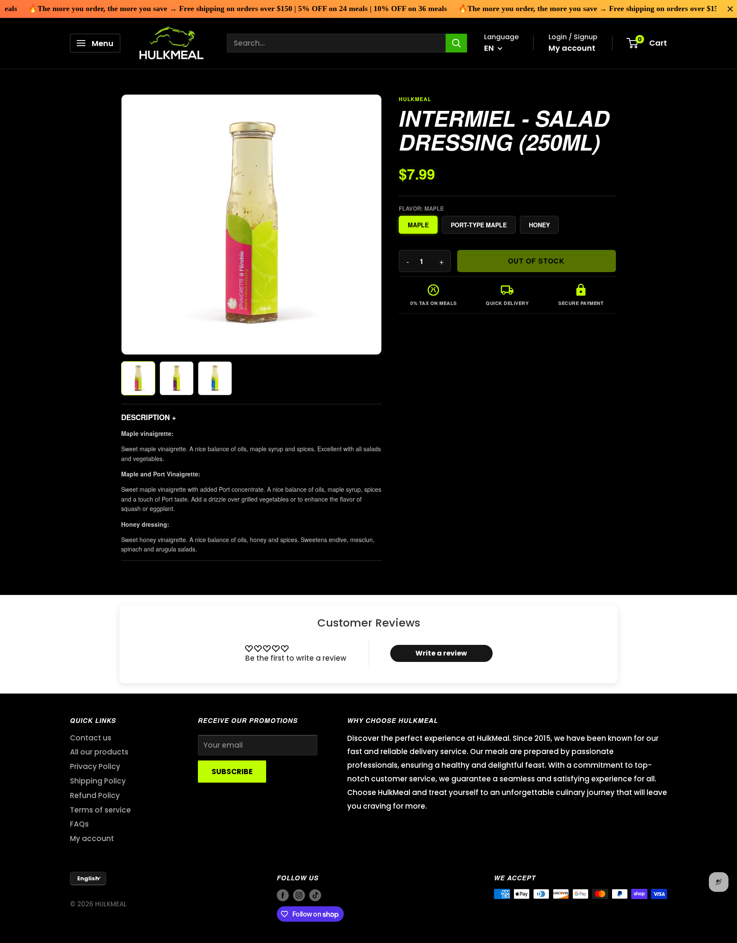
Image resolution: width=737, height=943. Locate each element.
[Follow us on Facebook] (283, 895)
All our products (99, 752)
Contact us (90, 738)
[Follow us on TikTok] (315, 895)
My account (571, 48)
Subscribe (232, 771)
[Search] (456, 43)
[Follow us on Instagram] (299, 895)
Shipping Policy (98, 781)
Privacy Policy (95, 766)
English (88, 878)
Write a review (441, 653)
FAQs (79, 824)
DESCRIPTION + (148, 417)
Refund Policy (95, 795)
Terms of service (100, 810)
